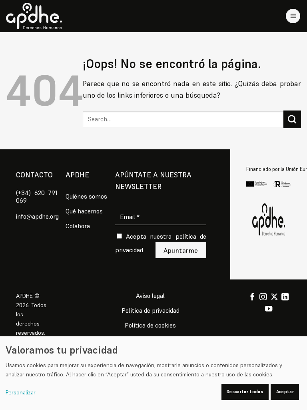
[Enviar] (292, 119)
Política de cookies (150, 325)
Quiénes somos (86, 196)
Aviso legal (150, 295)
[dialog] (153, 373)
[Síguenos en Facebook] (252, 297)
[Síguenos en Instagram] (263, 297)
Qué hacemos (84, 211)
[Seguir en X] (274, 297)
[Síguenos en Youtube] (268, 309)
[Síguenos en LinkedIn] (285, 297)
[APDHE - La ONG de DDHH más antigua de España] (34, 16)
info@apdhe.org (37, 216)
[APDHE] (268, 219)
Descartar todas (245, 391)
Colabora (78, 226)
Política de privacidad (150, 310)
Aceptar (285, 391)
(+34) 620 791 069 (37, 196)
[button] (293, 16)
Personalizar (21, 392)
